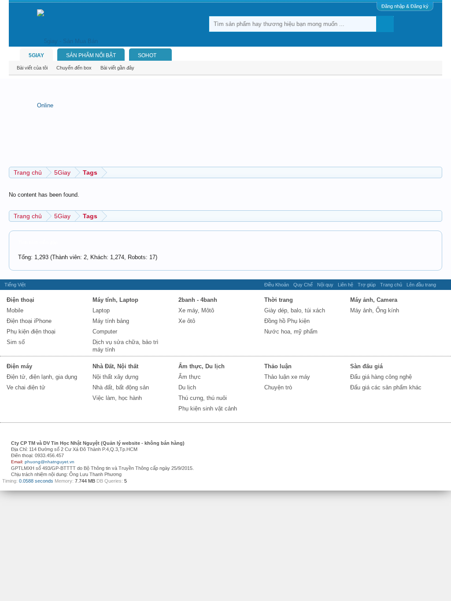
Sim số (16, 342)
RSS (443, 285)
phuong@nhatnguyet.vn (49, 461)
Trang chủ (391, 284)
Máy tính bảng (110, 321)
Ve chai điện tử (26, 387)
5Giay (36, 55)
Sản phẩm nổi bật (91, 55)
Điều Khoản (276, 284)
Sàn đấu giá (366, 366)
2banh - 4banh (197, 300)
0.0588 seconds (36, 481)
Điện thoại (20, 300)
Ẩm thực (189, 377)
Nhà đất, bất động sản (120, 387)
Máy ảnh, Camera (373, 300)
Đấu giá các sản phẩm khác (385, 387)
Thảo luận (278, 366)
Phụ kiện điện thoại (31, 331)
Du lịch (187, 387)
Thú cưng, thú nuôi (202, 398)
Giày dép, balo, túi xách (294, 310)
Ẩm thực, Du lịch (201, 366)
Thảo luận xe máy (287, 377)
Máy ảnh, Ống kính (374, 310)
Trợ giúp (367, 284)
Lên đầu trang (421, 284)
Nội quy (325, 284)
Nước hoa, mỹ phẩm (291, 331)
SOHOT (147, 55)
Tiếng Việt (15, 284)
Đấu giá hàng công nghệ (381, 377)
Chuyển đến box (74, 67)
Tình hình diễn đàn (38, 242)
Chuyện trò (278, 387)
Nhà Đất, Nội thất (115, 366)
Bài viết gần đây (117, 67)
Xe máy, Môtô (196, 310)
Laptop (101, 310)
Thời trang (278, 300)
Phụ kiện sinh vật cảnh (207, 408)
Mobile (15, 310)
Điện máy (19, 366)
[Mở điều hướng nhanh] (437, 172)
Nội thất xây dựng (115, 377)
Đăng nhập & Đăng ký (405, 6)
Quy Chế (303, 284)
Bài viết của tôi (32, 67)
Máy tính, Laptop (115, 300)
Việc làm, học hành (117, 398)
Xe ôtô (186, 321)
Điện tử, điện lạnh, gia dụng (42, 377)
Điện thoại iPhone (29, 321)
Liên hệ (345, 284)
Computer (104, 331)
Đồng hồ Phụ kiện (287, 321)
